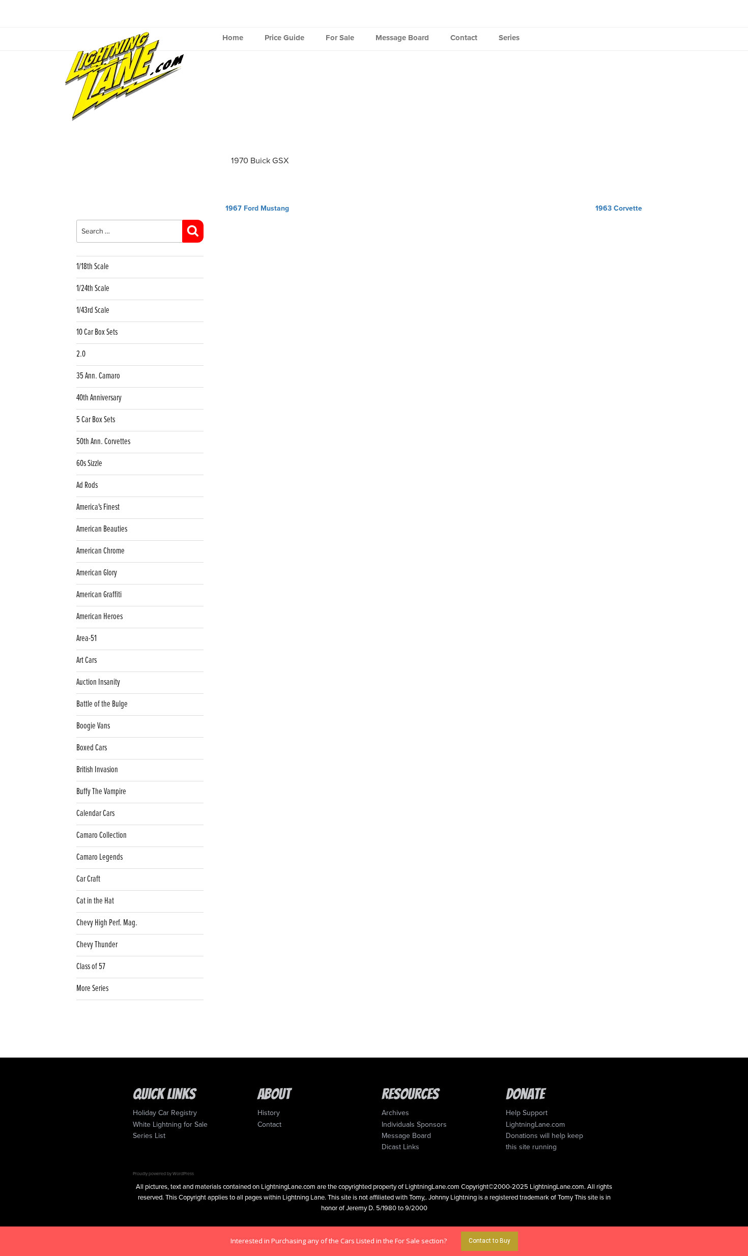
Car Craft (88, 879)
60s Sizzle (89, 464)
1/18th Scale (92, 267)
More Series (92, 989)
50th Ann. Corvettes (103, 442)
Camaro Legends (99, 857)
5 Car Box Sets (95, 420)
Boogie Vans (93, 726)
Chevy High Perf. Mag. (106, 923)
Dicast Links (400, 1147)
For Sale (340, 37)
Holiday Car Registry (165, 1112)
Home (232, 37)
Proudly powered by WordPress (163, 1173)
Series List (149, 1135)
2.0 (80, 354)
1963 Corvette (618, 208)
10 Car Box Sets (97, 332)
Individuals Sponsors (414, 1124)
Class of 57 (90, 967)
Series (509, 37)
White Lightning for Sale (170, 1124)
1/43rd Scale (92, 310)
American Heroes (99, 617)
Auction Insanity (98, 682)
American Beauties (101, 529)
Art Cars (86, 660)
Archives (395, 1112)
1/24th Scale (92, 289)
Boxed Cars (91, 748)
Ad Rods (87, 485)
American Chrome (100, 551)
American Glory (96, 573)
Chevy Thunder (97, 945)
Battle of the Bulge (102, 704)
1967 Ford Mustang (257, 208)
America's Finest (98, 507)
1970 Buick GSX (260, 161)
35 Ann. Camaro (98, 376)
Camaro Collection (101, 835)
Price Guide (284, 37)
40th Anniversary (99, 398)
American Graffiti (99, 595)
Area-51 (86, 639)
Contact (463, 37)
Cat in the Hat (95, 901)
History (268, 1112)
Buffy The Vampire (101, 792)
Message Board (402, 37)
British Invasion (97, 770)
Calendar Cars (95, 814)
